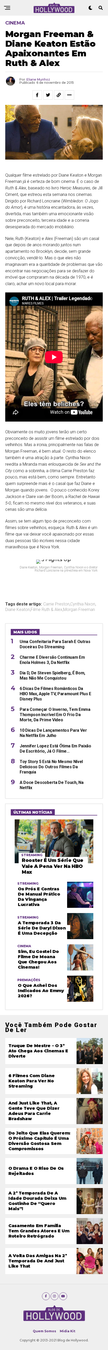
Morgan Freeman (79, 610)
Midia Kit (67, 1331)
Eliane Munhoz (38, 79)
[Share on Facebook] (37, 95)
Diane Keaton (17, 610)
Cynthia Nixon (82, 604)
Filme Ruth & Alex (46, 610)
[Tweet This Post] (48, 95)
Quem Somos (44, 1331)
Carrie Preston (56, 604)
